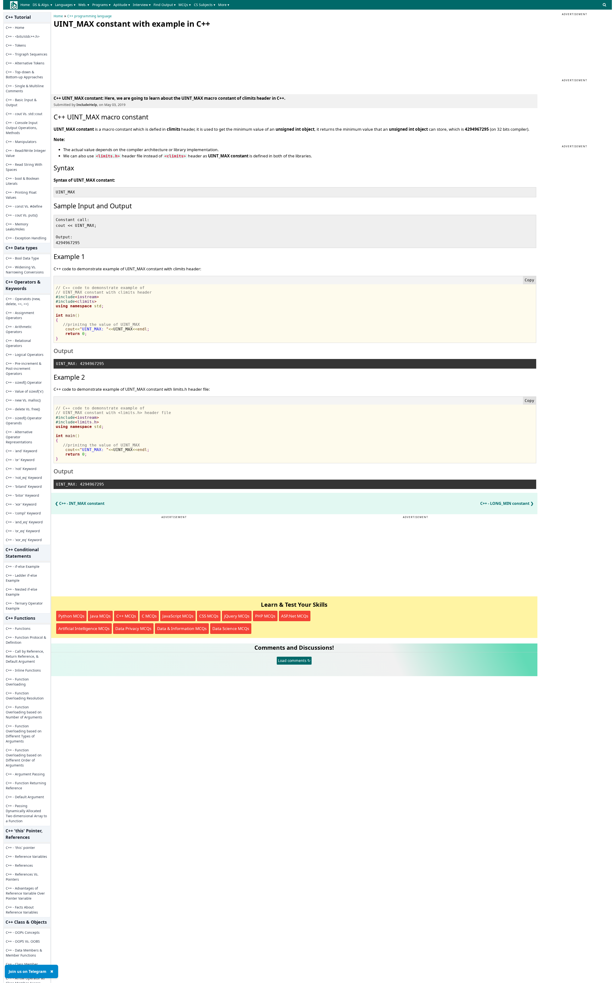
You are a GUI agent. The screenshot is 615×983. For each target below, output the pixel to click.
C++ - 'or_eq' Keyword (23, 531)
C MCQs (149, 616)
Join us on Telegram (27, 971)
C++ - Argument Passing (25, 774)
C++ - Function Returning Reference (26, 785)
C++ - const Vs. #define (24, 206)
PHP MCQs (265, 616)
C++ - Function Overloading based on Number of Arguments (24, 712)
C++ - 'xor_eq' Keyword (24, 540)
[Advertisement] (90, 60)
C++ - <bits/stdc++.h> (23, 36)
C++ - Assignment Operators (20, 315)
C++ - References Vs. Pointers (22, 877)
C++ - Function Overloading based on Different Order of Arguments (24, 757)
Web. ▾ (83, 4)
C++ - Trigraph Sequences (26, 54)
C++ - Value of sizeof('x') (24, 391)
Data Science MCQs (230, 628)
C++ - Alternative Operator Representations (19, 437)
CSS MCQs (208, 616)
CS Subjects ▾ (204, 4)
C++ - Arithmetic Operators (19, 329)
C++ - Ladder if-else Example (21, 578)
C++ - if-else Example (22, 566)
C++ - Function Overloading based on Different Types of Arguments (24, 733)
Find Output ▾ (165, 4)
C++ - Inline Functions (23, 670)
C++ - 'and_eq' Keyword (24, 522)
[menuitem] (26, 4)
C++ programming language (89, 16)
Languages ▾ (65, 4)
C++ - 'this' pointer (20, 847)
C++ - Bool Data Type (22, 258)
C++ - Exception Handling (26, 238)
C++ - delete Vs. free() (23, 409)
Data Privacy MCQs (133, 628)
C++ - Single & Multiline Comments (25, 88)
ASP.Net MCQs (294, 616)
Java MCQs (100, 616)
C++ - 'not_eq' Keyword (24, 477)
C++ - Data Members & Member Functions (24, 953)
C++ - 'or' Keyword (20, 459)
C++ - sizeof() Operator (24, 382)
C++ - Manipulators (21, 141)
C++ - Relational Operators (18, 343)
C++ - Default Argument (25, 797)
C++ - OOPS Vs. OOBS (23, 941)
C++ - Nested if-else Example (21, 592)
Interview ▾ (142, 4)
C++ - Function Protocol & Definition (26, 640)
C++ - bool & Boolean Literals (22, 181)
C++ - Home (15, 27)
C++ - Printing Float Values (21, 195)
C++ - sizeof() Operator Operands (24, 420)
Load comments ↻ (294, 660)
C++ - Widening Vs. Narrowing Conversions (25, 269)
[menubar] (126, 4)
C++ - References (19, 865)
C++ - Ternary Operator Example (24, 606)
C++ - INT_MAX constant (82, 503)
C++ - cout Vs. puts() (21, 215)
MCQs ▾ (184, 4)
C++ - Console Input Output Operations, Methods (21, 127)
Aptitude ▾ (121, 4)
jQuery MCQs (236, 616)
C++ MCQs (126, 616)
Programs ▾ (101, 4)
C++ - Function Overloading (17, 681)
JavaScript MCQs (177, 616)
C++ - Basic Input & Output (21, 102)
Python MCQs (71, 616)
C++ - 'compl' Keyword (23, 513)
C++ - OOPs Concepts (23, 932)
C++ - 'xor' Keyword (21, 504)
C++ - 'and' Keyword (21, 451)
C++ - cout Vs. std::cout (24, 113)
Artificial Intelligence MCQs (84, 628)
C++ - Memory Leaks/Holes (17, 226)
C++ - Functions (18, 628)
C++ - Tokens (16, 45)
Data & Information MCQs (182, 628)
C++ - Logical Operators (24, 354)
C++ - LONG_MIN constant (504, 503)
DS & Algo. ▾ (42, 4)
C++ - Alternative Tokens (25, 63)
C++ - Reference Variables (26, 856)
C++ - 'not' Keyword (21, 468)
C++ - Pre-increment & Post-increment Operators (23, 368)
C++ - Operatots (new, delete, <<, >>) (23, 301)
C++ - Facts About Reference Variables (22, 910)
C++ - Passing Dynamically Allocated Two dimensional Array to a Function (26, 813)
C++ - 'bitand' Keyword (24, 486)
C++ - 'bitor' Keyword (22, 495)
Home (25, 4)
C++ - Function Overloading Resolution (25, 695)
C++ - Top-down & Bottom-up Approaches (24, 74)
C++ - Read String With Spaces (24, 167)
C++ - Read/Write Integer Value (26, 153)
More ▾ (223, 4)
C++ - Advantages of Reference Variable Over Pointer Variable (25, 893)
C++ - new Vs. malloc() (23, 400)
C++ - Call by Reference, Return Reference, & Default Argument (25, 656)
